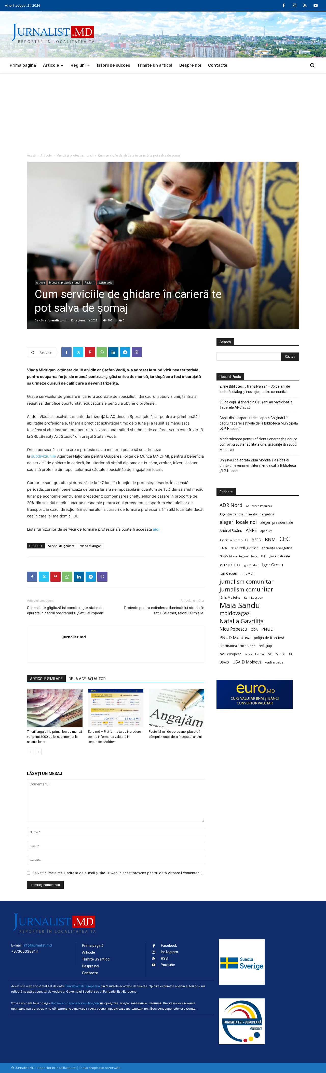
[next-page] (38, 752)
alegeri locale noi (238, 522)
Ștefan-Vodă (106, 282)
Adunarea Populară (259, 506)
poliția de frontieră (269, 637)
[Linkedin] (113, 352)
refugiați (265, 645)
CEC (284, 538)
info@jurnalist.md (37, 945)
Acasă (31, 155)
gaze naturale (279, 556)
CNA (223, 547)
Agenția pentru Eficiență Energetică (247, 514)
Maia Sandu (240, 605)
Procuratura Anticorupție (237, 646)
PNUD (267, 629)
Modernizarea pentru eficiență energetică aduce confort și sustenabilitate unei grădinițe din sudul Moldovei (258, 444)
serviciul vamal (255, 654)
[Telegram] (125, 352)
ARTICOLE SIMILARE (46, 679)
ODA (254, 629)
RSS (164, 958)
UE (291, 654)
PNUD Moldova (235, 637)
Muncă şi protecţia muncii (75, 155)
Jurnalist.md (57, 320)
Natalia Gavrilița (242, 621)
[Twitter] (78, 352)
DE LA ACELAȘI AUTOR (87, 679)
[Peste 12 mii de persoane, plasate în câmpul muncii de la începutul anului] (176, 708)
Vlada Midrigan (91, 546)
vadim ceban (275, 662)
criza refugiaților (244, 547)
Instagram (169, 952)
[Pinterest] (90, 352)
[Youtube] (315, 6)
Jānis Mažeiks (230, 597)
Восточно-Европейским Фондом (75, 1003)
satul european (230, 654)
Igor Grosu (272, 565)
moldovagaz (235, 613)
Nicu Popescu (233, 629)
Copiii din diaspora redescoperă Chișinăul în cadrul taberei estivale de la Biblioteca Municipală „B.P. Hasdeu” (259, 423)
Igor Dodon (251, 565)
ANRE (251, 530)
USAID (224, 662)
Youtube (168, 965)
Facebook (169, 945)
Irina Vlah (247, 573)
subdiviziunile (43, 456)
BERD (256, 539)
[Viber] (137, 352)
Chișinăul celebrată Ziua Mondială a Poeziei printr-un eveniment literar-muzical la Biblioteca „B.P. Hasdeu (258, 465)
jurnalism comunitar (247, 581)
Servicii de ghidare (61, 546)
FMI (263, 556)
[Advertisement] (163, 111)
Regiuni (89, 282)
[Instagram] (294, 6)
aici (156, 529)
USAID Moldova (247, 662)
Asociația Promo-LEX (234, 540)
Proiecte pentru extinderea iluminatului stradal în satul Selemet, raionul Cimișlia (164, 610)
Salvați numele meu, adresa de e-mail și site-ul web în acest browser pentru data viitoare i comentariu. (117, 873)
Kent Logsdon (253, 597)
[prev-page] (30, 752)
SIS (270, 654)
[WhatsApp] (102, 352)
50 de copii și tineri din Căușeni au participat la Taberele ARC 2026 (256, 405)
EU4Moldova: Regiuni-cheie (238, 556)
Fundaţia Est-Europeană (82, 986)
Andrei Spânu (231, 530)
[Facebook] (284, 6)
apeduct (266, 531)
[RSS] (305, 6)
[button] (312, 65)
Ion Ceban (228, 573)
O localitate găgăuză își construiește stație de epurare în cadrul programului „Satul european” (65, 610)
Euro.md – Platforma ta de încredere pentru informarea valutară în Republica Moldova (114, 737)
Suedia (281, 654)
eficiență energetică (277, 548)
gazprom (230, 564)
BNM (270, 539)
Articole (46, 155)
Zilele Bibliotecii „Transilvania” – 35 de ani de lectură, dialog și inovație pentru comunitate (255, 389)
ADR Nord (231, 505)
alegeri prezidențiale (276, 522)
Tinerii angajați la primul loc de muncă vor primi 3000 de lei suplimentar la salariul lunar (54, 737)
